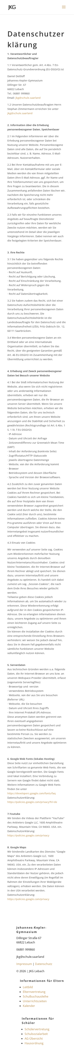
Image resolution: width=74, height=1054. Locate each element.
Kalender (29, 1006)
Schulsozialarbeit (36, 1034)
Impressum (24, 964)
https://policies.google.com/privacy (28, 835)
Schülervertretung (37, 1029)
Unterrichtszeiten (35, 1001)
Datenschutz (43, 964)
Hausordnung (34, 1043)
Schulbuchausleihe (35, 996)
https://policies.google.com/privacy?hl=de (32, 802)
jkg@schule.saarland (28, 97)
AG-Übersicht (34, 1039)
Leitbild (28, 987)
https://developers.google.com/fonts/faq (31, 793)
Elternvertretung (34, 992)
